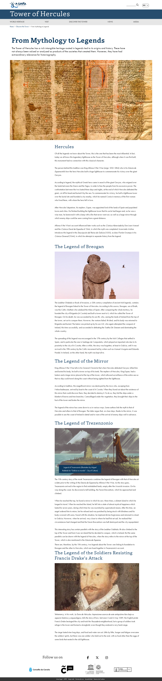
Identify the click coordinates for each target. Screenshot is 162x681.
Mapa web (71, 679)
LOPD (65, 679)
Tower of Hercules (40, 13)
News (110, 21)
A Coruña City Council (67, 5)
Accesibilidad (88, 679)
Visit (47, 21)
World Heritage (17, 21)
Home (12, 26)
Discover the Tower (78, 21)
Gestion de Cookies (99, 679)
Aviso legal (59, 679)
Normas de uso (79, 679)
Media (136, 21)
